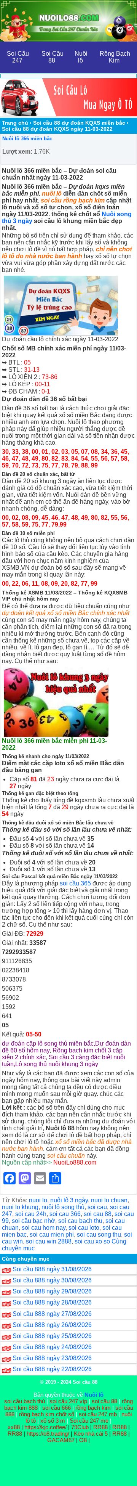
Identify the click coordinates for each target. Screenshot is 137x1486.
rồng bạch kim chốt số (46, 1414)
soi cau (97, 1207)
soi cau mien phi (52, 1234)
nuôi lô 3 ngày (69, 1200)
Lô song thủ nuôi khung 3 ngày (56, 1064)
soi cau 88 (98, 1214)
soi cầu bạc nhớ (33, 1221)
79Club (80, 1427)
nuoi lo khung (20, 1207)
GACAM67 (61, 1440)
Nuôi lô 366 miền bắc (27, 138)
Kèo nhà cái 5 (91, 1433)
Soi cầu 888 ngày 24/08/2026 (52, 1347)
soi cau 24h (30, 1214)
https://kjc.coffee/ (45, 1427)
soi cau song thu (99, 1234)
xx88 (14, 1427)
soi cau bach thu (80, 1221)
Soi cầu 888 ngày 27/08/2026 (52, 1314)
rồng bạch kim (93, 1407)
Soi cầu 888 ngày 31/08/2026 (52, 1269)
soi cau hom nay (43, 1227)
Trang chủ (15, 123)
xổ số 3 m (52, 1420)
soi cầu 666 (56, 1407)
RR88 (100, 1427)
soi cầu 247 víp (68, 1401)
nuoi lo (38, 1200)
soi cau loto (83, 1227)
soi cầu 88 (104, 1401)
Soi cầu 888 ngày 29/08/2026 (52, 1291)
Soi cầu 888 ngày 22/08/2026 (52, 1369)
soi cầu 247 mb (98, 1414)
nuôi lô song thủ (62, 1207)
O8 (83, 1440)
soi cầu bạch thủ (24, 1401)
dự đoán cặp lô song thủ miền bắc (48, 1043)
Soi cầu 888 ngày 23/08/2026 (52, 1358)
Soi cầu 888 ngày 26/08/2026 (52, 1325)
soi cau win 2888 (49, 1241)
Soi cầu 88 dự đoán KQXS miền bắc (79, 123)
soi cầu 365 (75, 883)
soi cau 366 (65, 1214)
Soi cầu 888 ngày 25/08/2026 (52, 1336)
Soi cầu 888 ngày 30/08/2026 (52, 1280)
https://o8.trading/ (48, 1433)
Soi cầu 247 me (89, 1420)
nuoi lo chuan (109, 1200)
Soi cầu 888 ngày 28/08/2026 (52, 1302)
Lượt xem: (17, 151)
